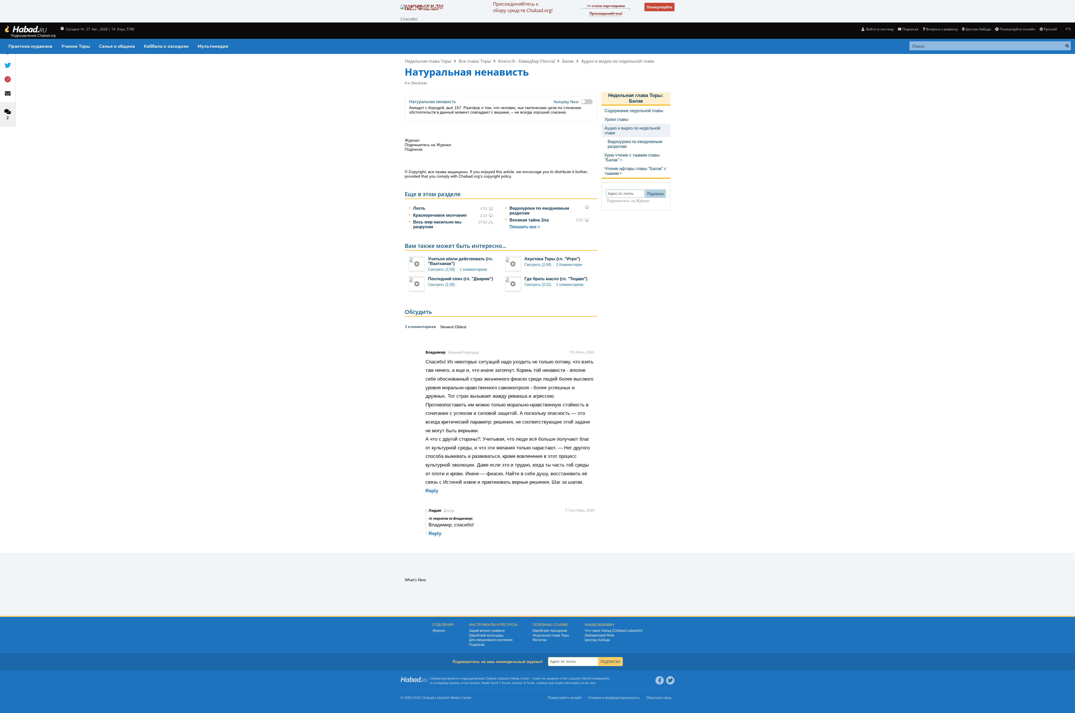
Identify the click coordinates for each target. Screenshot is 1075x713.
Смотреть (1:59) (441, 269)
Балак (568, 61)
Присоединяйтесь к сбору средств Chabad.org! (523, 7)
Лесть (419, 208)
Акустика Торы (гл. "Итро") (552, 258)
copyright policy (497, 176)
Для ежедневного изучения (491, 640)
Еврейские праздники (550, 631)
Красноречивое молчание (440, 215)
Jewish (559, 683)
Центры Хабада (597, 640)
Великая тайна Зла (529, 220)
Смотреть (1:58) (441, 284)
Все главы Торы (475, 61)
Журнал (439, 631)
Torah (531, 683)
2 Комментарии (569, 264)
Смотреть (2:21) (537, 284)
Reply (432, 491)
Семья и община (117, 46)
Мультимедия (213, 46)
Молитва (540, 640)
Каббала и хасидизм (166, 46)
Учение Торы (75, 46)
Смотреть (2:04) (537, 264)
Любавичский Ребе (599, 635)
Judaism (542, 683)
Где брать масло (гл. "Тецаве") (555, 278)
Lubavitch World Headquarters (589, 678)
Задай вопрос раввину (487, 631)
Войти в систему (879, 29)
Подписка (477, 645)
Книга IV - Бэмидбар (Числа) (526, 61)
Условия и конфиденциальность (614, 698)
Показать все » (525, 226)
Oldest (460, 327)
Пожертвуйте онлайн (1017, 29)
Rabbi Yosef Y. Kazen (496, 683)
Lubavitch (503, 678)
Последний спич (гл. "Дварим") (460, 278)
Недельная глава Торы (428, 61)
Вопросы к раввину (942, 29)
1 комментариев (473, 269)
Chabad (490, 678)
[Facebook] (659, 680)
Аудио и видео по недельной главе (617, 61)
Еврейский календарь (486, 635)
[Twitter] (670, 680)
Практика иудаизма (30, 46)
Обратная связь (659, 698)
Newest (447, 327)
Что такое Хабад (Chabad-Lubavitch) (614, 631)
